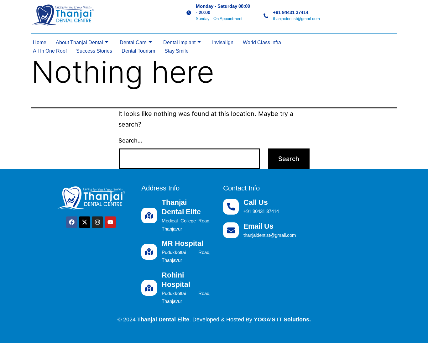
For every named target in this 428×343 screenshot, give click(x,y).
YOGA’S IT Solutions (281, 319)
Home (39, 42)
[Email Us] (231, 230)
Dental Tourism (138, 51)
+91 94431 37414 (290, 12)
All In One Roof (50, 51)
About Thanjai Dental (79, 42)
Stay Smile (176, 51)
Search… (130, 140)
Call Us (255, 202)
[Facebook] (71, 222)
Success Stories (94, 51)
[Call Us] (231, 207)
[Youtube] (110, 222)
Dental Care (133, 42)
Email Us (258, 226)
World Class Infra (262, 42)
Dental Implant (179, 42)
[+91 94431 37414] (266, 15)
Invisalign (222, 42)
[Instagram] (97, 222)
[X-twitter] (84, 222)
